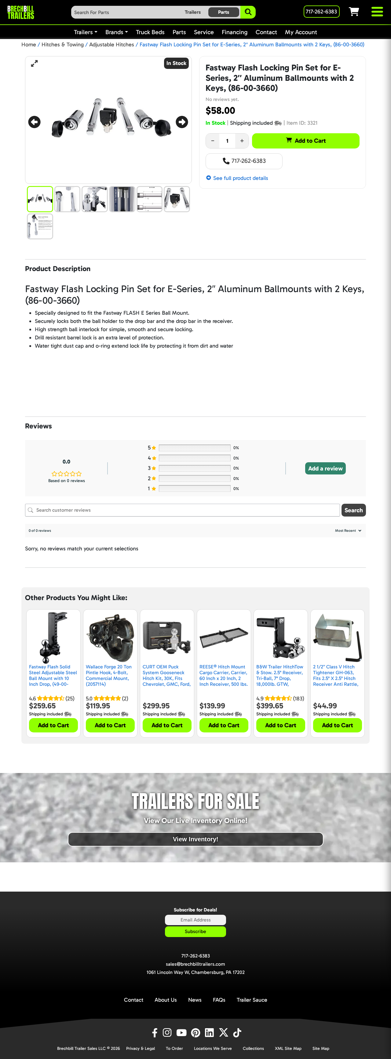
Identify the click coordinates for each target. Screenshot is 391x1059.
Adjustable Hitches (111, 44)
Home (28, 44)
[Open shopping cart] (359, 11)
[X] (224, 1032)
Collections (253, 1048)
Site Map (320, 1048)
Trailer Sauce (252, 999)
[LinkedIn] (210, 1032)
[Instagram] (168, 1032)
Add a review (325, 468)
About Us (166, 999)
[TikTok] (238, 1032)
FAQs (219, 999)
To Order (174, 1048)
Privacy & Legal (140, 1048)
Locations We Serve (213, 1048)
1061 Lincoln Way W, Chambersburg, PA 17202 (196, 972)
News (195, 999)
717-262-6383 (248, 160)
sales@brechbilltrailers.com (195, 964)
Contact (133, 999)
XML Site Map (288, 1048)
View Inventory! (195, 839)
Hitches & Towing (63, 44)
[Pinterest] (196, 1032)
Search (354, 510)
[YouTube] (182, 1032)
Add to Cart (310, 140)
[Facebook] (154, 1032)
